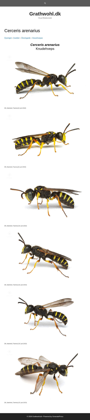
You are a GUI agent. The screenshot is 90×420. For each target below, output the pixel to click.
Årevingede (25, 38)
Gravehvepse (37, 38)
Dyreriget (8, 38)
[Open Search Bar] (45, 3)
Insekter (16, 38)
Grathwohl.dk (45, 14)
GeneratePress (57, 416)
